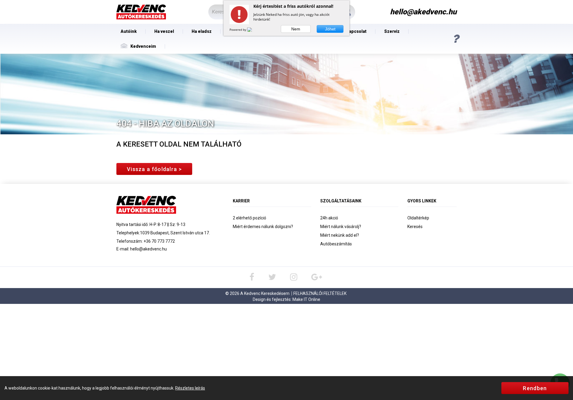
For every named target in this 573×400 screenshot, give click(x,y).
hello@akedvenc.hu (148, 249)
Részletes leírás (190, 388)
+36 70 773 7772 (159, 241)
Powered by (238, 29)
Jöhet (330, 29)
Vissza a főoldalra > (154, 169)
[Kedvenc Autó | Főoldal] (141, 12)
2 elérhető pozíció (249, 218)
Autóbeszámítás (336, 243)
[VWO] (253, 29)
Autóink (129, 31)
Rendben (535, 388)
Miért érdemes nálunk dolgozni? (263, 226)
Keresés (415, 226)
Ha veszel (164, 31)
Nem (295, 29)
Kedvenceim (143, 46)
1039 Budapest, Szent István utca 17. (175, 232)
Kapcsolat (356, 31)
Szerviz (392, 31)
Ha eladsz (202, 31)
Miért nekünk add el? (339, 235)
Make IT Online (306, 299)
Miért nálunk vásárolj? (340, 226)
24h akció (329, 218)
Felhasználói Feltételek (319, 293)
